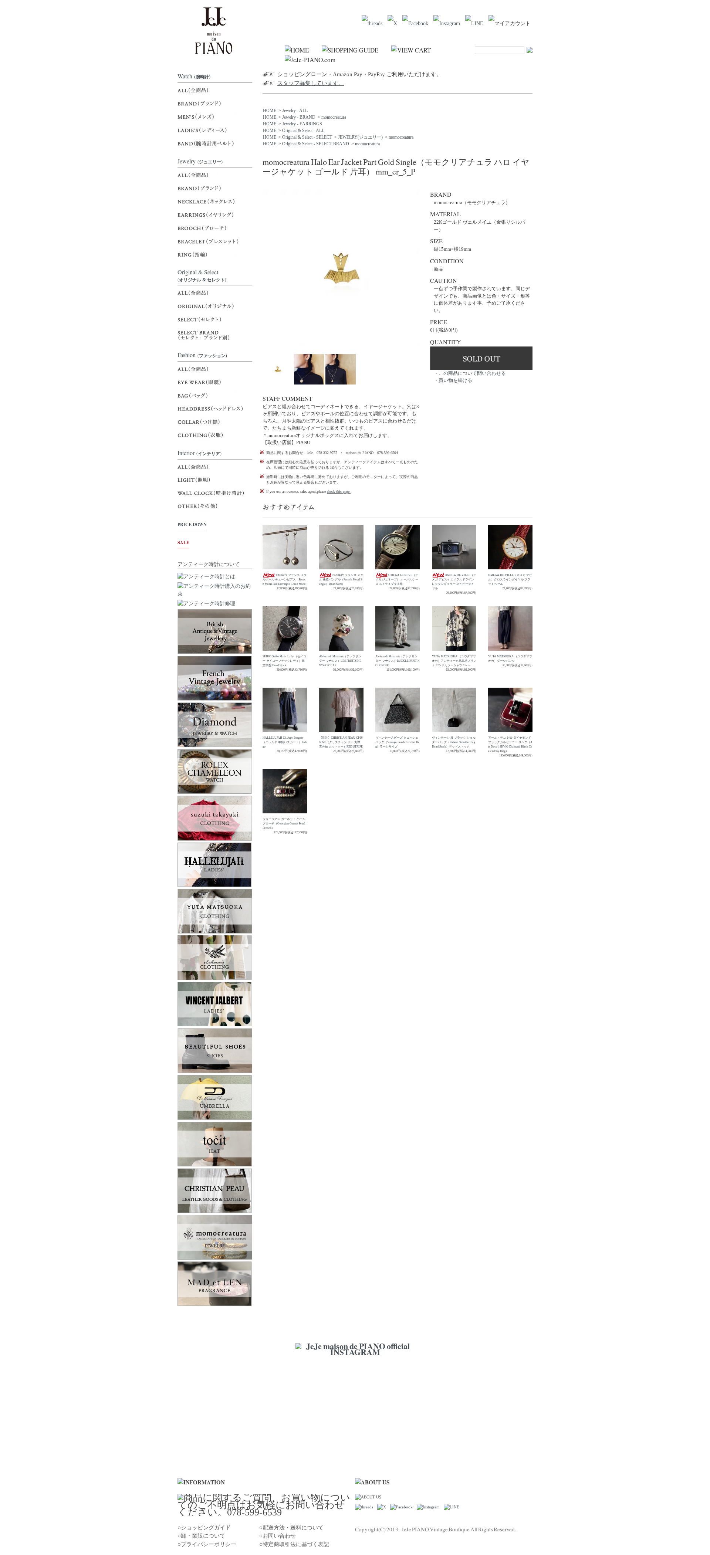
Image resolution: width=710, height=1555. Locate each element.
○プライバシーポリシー (207, 1544)
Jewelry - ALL (295, 110)
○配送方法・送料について (291, 1528)
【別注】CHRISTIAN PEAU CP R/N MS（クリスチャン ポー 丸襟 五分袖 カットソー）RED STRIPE (341, 742)
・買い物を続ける (453, 380)
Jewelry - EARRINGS (302, 123)
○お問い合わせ (277, 1536)
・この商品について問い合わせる (470, 373)
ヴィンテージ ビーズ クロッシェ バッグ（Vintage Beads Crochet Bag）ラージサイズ (397, 742)
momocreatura (333, 117)
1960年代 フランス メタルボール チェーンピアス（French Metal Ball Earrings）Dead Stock (285, 579)
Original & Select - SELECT (307, 137)
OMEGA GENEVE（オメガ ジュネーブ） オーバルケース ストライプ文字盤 (396, 579)
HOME (269, 110)
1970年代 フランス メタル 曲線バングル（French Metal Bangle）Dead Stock (341, 579)
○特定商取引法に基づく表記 (294, 1544)
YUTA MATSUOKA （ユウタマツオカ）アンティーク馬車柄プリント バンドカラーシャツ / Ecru (454, 661)
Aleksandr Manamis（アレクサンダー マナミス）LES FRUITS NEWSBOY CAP (340, 661)
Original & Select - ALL (303, 130)
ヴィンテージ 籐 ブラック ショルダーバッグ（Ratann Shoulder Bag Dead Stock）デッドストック (454, 742)
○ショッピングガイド (204, 1528)
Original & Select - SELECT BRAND (315, 143)
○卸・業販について (201, 1536)
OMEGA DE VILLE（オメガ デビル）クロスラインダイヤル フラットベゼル (510, 579)
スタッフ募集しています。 (310, 83)
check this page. (339, 491)
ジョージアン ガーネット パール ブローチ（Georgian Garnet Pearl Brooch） (284, 823)
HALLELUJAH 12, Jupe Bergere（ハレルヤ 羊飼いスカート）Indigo (285, 742)
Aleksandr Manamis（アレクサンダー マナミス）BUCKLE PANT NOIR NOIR (397, 661)
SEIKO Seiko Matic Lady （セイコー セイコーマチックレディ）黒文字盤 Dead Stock (284, 661)
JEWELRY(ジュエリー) (360, 137)
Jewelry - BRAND (298, 117)
